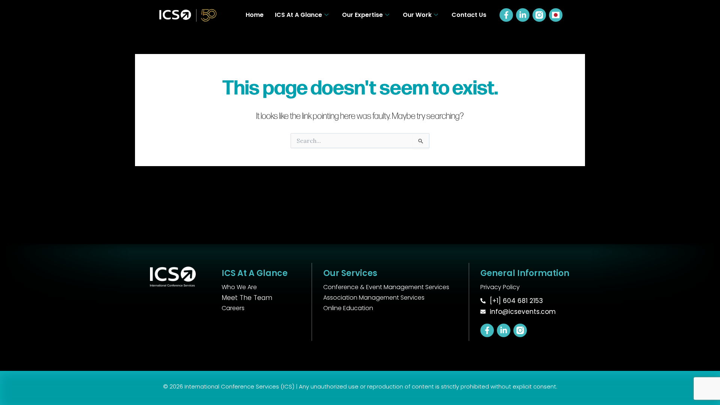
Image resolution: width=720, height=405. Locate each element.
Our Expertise (362, 14)
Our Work (417, 14)
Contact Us (469, 14)
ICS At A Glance (298, 14)
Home (255, 14)
